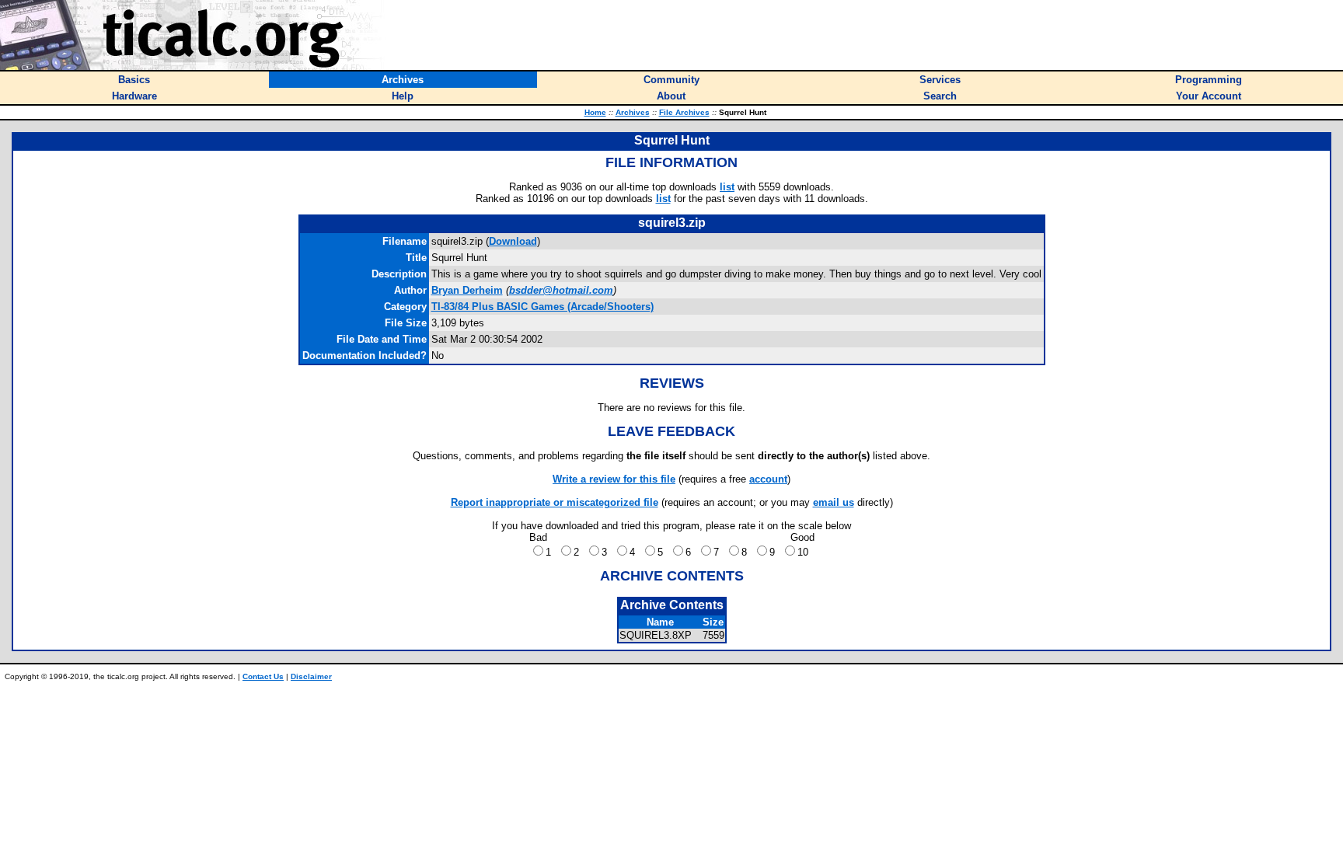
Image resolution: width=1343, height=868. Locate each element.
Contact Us (263, 676)
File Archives (684, 112)
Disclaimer (311, 676)
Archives (633, 112)
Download (513, 241)
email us (833, 502)
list (727, 187)
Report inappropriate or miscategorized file (554, 502)
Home (595, 112)
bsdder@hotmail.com (561, 290)
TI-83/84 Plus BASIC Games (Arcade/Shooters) (542, 306)
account (768, 479)
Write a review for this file (614, 479)
